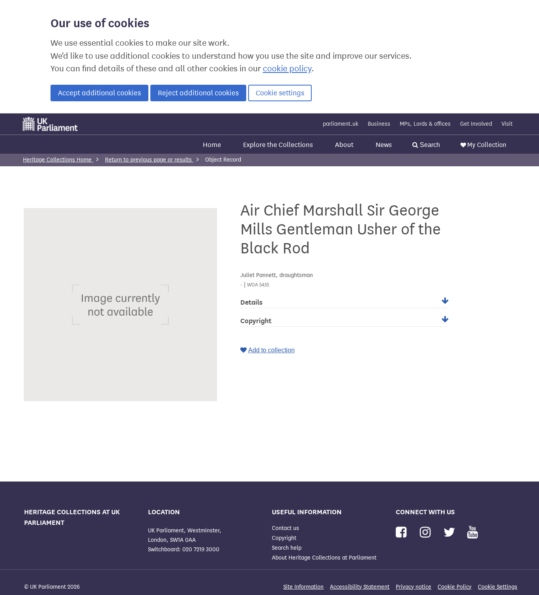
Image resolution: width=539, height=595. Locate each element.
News (384, 145)
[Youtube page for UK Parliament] (472, 532)
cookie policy (287, 68)
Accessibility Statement (359, 587)
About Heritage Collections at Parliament (324, 557)
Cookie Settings (497, 587)
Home (212, 145)
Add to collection (271, 350)
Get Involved (476, 124)
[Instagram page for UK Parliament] (427, 532)
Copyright (284, 538)
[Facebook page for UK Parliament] (403, 532)
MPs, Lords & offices (425, 124)
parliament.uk (340, 124)
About (344, 145)
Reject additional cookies (198, 93)
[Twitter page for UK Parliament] (451, 532)
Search (429, 144)
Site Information (303, 587)
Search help (286, 548)
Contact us (285, 528)
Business (379, 124)
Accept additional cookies (99, 93)
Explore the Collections (278, 145)
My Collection (486, 145)
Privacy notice (413, 587)
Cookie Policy (455, 587)
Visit (507, 124)
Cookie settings (280, 93)
